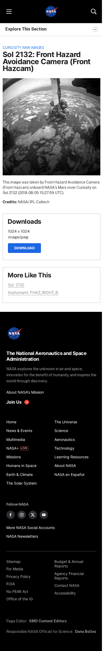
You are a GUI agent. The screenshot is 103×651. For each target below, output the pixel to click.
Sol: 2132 (16, 284)
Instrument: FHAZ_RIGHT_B (33, 292)
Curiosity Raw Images (23, 47)
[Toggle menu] (8, 11)
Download (24, 248)
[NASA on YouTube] (44, 515)
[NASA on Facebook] (10, 515)
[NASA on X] (33, 515)
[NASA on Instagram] (21, 515)
